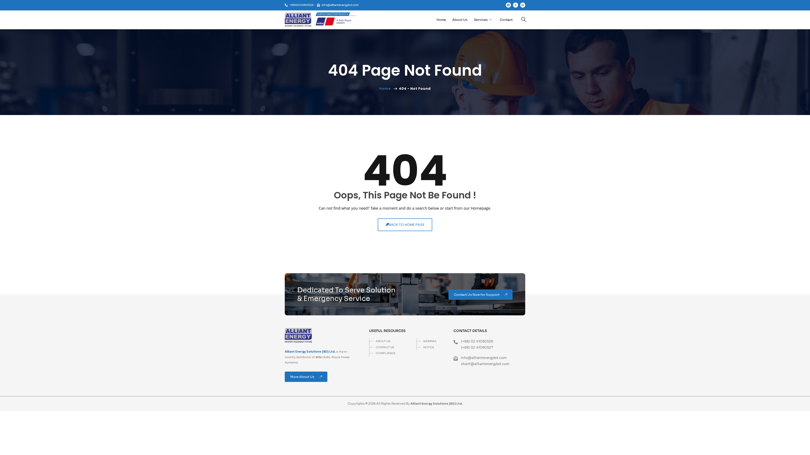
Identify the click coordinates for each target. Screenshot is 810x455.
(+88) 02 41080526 (477, 341)
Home (441, 20)
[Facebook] (508, 5)
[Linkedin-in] (522, 5)
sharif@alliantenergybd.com (485, 364)
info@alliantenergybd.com (484, 358)
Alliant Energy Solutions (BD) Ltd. (310, 351)
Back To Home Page (406, 224)
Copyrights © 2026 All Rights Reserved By (405, 403)
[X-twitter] (515, 5)
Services (481, 20)
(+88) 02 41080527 (477, 347)
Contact (506, 20)
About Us (459, 20)
